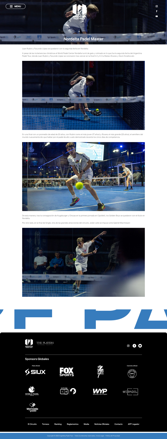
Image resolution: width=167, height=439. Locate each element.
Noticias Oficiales (101, 424)
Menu (15, 6)
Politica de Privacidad (113, 436)
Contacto (119, 424)
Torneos (45, 424)
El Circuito (32, 424)
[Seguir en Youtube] (157, 16)
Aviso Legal (100, 436)
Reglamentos (72, 424)
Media (86, 424)
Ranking (58, 424)
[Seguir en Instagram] (157, 6)
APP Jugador (133, 424)
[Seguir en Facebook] (157, 11)
